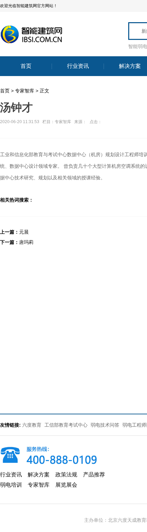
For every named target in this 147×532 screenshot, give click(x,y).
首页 (5, 90)
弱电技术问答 (105, 425)
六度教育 (31, 425)
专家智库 (24, 90)
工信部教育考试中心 (66, 425)
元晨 (24, 232)
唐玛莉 (26, 242)
